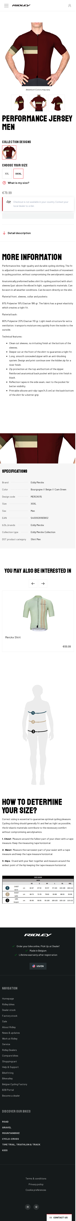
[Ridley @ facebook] (36, 1207)
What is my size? (18, 182)
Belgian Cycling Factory (14, 1084)
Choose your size (15, 165)
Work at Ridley (9, 1038)
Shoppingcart (9, 1061)
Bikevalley (7, 1078)
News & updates (11, 1032)
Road (5, 1121)
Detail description (19, 233)
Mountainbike (11, 1132)
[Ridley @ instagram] (28, 1207)
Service (6, 1044)
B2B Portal (8, 1089)
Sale (4, 1021)
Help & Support (10, 1066)
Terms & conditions (36, 1178)
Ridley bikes (8, 1004)
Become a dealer (11, 1095)
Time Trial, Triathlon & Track (21, 1144)
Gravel (6, 1127)
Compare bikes (10, 1055)
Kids (5, 1150)
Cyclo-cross (10, 1138)
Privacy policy (36, 1184)
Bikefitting (7, 1072)
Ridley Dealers (9, 1049)
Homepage (8, 998)
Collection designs (16, 142)
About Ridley (9, 1027)
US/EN (40, 966)
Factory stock (9, 1015)
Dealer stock (9, 1009)
